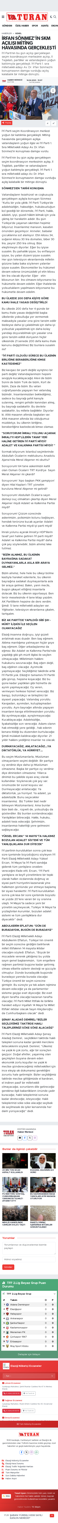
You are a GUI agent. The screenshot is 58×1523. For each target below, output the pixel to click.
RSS (7, 1496)
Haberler (7, 33)
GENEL (18, 33)
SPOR (35, 26)
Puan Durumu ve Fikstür (16, 1470)
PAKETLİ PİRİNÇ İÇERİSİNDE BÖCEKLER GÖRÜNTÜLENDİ (41, 1225)
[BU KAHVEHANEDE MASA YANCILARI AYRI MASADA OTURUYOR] (43, 1185)
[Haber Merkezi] (8, 1134)
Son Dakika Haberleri (15, 1476)
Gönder (8, 1267)
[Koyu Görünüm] (51, 17)
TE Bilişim (36, 1507)
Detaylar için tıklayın (29, 1354)
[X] (26, 1452)
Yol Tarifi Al (29, 1393)
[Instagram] (35, 1138)
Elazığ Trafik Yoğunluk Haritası (19, 1467)
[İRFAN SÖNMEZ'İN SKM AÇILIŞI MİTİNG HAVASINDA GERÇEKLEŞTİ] (29, 103)
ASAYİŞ (44, 26)
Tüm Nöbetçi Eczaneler (30, 1424)
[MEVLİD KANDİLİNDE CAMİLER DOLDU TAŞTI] (15, 1213)
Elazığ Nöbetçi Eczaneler (17, 1461)
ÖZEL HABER (22, 26)
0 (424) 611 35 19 (12, 1411)
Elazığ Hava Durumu (15, 1464)
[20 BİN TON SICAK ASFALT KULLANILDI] (15, 1161)
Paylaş (8, 123)
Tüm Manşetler (12, 1473)
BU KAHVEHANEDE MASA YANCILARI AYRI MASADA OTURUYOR (42, 1196)
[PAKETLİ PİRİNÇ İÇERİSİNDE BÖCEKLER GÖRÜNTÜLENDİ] (43, 1213)
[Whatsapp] (36, 1452)
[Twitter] (30, 1138)
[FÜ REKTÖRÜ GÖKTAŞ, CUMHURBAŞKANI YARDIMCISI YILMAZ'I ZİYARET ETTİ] (15, 1185)
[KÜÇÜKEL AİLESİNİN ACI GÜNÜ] (43, 1161)
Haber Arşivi (11, 1479)
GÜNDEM (7, 26)
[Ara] (54, 17)
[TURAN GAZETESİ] (27, 17)
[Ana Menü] (3, 17)
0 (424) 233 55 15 (12, 1393)
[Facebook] (25, 1138)
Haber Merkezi (25, 1132)
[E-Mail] (20, 1138)
